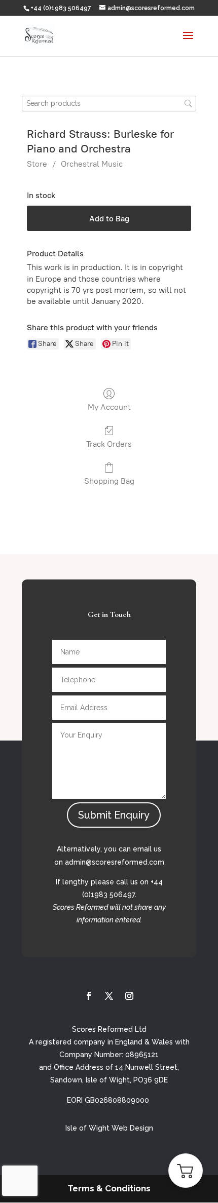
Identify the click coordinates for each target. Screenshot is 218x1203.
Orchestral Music (92, 164)
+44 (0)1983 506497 (60, 8)
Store (37, 164)
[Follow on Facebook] (89, 996)
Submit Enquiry (114, 815)
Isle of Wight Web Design (109, 1128)
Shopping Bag (109, 481)
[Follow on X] (109, 996)
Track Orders (109, 444)
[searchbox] (109, 103)
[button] (185, 1170)
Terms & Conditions (109, 1188)
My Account (109, 407)
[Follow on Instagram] (129, 996)
